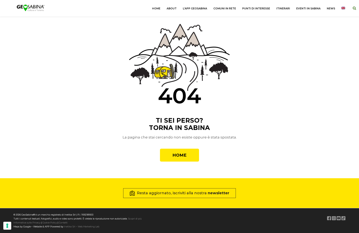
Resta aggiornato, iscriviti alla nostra (183, 193)
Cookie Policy (49, 222)
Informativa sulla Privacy (27, 222)
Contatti (63, 222)
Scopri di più (135, 218)
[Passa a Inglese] (343, 8)
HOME (179, 155)
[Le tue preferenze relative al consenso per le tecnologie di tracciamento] (7, 226)
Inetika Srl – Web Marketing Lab (81, 226)
